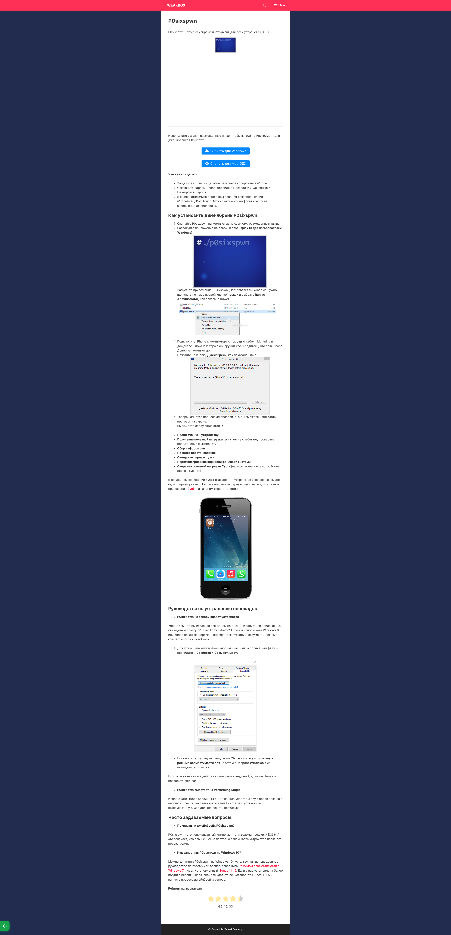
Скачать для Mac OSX (228, 164)
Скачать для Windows (228, 151)
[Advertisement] (225, 94)
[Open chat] (5, 926)
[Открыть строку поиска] (264, 5)
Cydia (191, 488)
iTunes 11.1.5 (227, 870)
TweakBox (175, 5)
